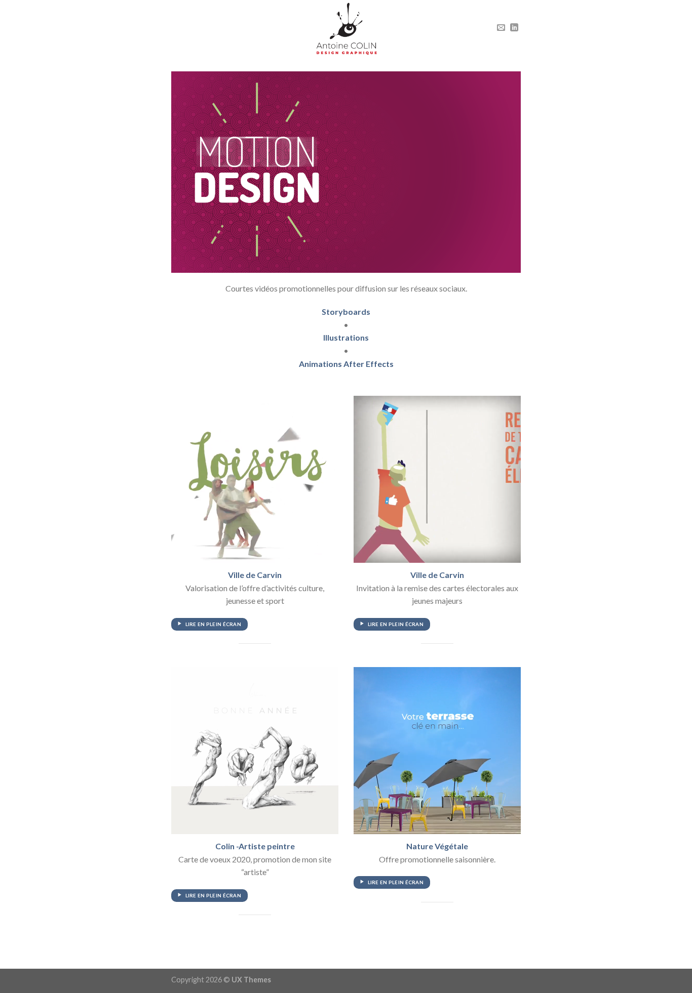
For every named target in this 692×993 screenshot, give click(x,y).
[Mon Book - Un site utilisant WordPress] (346, 28)
